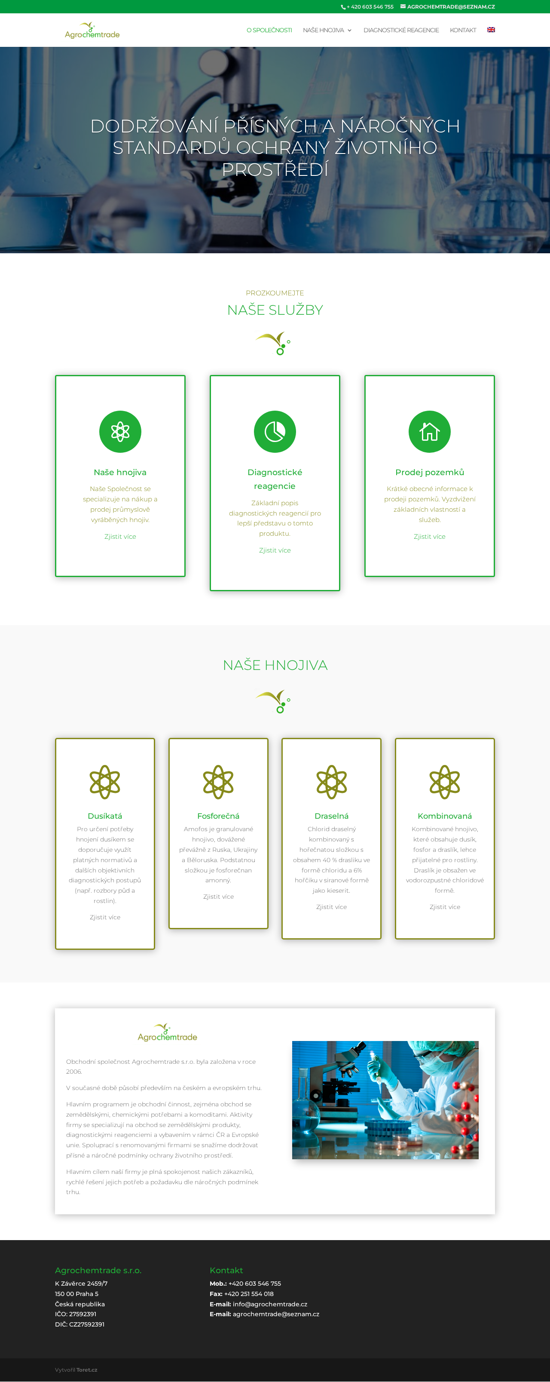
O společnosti (269, 30)
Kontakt (463, 30)
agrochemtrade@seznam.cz (276, 1314)
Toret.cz (87, 1370)
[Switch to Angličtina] (491, 37)
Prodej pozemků (429, 472)
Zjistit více (120, 536)
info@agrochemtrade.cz (270, 1304)
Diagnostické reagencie (401, 30)
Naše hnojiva (323, 30)
